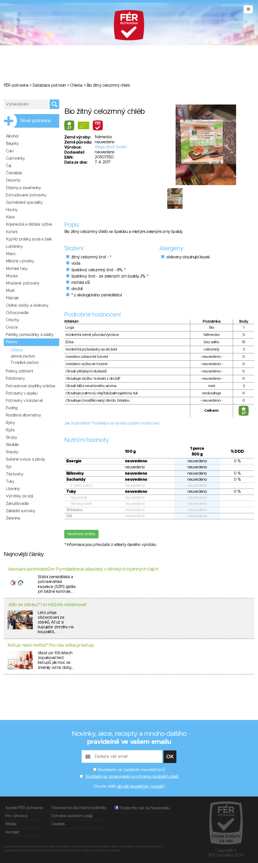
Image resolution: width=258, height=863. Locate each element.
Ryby (10, 423)
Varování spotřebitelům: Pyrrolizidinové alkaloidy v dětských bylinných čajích (83, 569)
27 (69, 128)
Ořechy (12, 320)
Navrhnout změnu (81, 534)
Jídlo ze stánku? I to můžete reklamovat (47, 605)
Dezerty (13, 180)
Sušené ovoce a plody (25, 459)
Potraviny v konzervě (24, 401)
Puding (11, 408)
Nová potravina (35, 121)
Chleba (76, 85)
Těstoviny (14, 474)
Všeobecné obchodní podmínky (79, 808)
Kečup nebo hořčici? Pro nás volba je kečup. (51, 645)
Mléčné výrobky (20, 261)
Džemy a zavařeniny (23, 188)
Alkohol (12, 136)
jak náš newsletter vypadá (140, 786)
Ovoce (12, 327)
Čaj (8, 166)
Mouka (11, 276)
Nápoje (12, 298)
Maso (10, 254)
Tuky (10, 481)
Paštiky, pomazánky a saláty (29, 335)
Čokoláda (14, 173)
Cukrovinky (15, 158)
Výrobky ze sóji (19, 496)
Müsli (10, 291)
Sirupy (11, 437)
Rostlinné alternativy (23, 415)
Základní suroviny (20, 511)
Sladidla (12, 445)
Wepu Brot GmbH (111, 147)
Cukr (10, 151)
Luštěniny (14, 247)
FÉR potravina (16, 85)
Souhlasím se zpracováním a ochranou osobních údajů (131, 777)
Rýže (10, 430)
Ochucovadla (17, 313)
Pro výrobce (16, 816)
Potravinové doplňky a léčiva (30, 386)
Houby (11, 210)
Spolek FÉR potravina (24, 808)
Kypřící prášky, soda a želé (29, 239)
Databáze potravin (49, 85)
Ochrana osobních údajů (72, 816)
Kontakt (12, 832)
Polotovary (15, 378)
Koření (11, 232)
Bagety (12, 144)
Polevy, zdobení (19, 371)
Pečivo (11, 342)
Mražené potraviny (22, 283)
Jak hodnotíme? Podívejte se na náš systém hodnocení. (111, 423)
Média (10, 824)
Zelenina (13, 518)
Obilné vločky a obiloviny (27, 305)
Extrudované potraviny (26, 195)
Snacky (12, 452)
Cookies (57, 824)
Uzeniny (13, 489)
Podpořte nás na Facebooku (144, 808)
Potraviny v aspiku (22, 393)
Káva (10, 217)
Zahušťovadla (17, 504)
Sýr (9, 467)
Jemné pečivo (22, 356)
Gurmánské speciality (24, 202)
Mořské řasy (16, 269)
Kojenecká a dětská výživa (29, 224)
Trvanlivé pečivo (24, 363)
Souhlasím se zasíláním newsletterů (131, 770)
